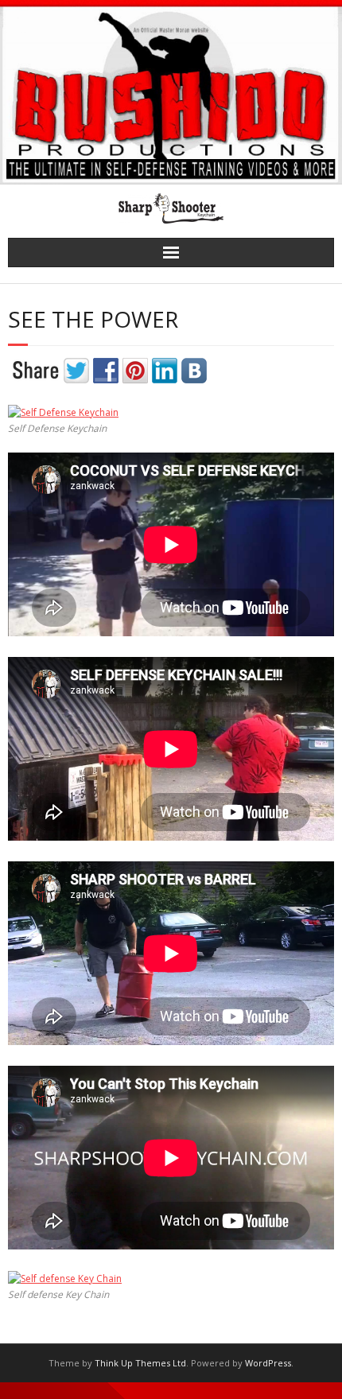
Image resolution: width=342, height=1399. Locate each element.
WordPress (268, 1363)
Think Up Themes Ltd (140, 1363)
